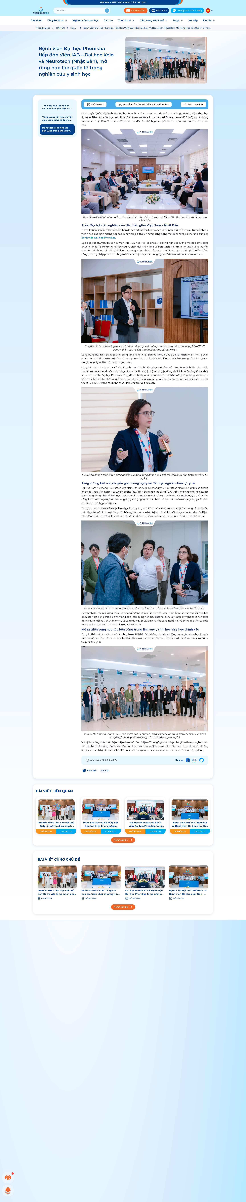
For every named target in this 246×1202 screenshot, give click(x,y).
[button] (209, 10)
